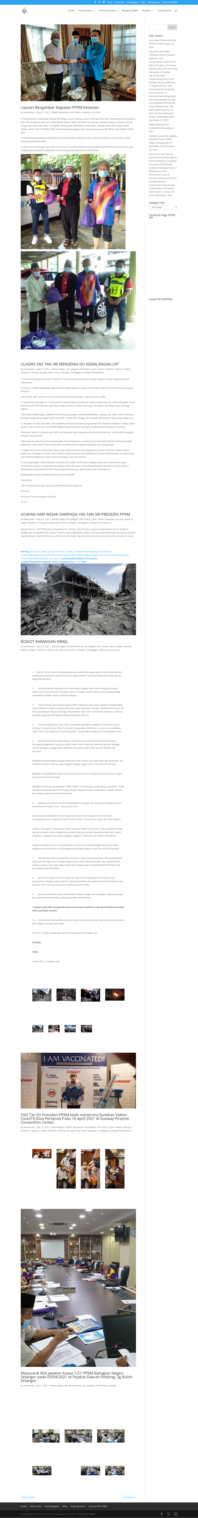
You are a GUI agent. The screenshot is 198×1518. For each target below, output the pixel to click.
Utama (71, 11)
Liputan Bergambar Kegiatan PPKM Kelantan (60, 107)
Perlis (57, 372)
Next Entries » (129, 1497)
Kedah (101, 369)
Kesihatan (25, 1130)
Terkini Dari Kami (107, 11)
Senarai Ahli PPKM (169, 2)
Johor (94, 369)
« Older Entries (28, 1497)
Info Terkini (75, 112)
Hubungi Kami (153, 2)
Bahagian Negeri (130, 11)
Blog (143, 2)
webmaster (29, 112)
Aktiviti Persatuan (60, 112)
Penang (43, 372)
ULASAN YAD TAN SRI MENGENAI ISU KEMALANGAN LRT (70, 364)
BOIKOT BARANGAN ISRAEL (44, 641)
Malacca (119, 369)
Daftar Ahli (119, 2)
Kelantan (86, 112)
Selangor (65, 372)
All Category (72, 369)
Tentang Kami (85, 11)
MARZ (92, 1514)
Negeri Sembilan (29, 522)
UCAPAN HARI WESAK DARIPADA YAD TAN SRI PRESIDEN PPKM (75, 514)
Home (110, 2)
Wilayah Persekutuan (93, 372)
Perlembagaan (133, 2)
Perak (50, 372)
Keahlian (146, 11)
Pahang (34, 372)
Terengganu (76, 372)
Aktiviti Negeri (59, 369)
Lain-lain (96, 112)
